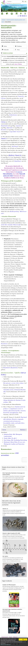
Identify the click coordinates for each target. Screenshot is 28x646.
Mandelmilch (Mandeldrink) (10, 367)
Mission (15, 637)
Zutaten (3, 19)
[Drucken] (24, 16)
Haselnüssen (4, 343)
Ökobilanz (22, 430)
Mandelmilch (4, 126)
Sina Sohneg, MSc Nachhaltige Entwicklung (15, 440)
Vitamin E (4, 138)
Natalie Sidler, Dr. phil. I (10, 438)
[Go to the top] (26, 53)
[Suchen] (23, 2)
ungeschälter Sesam (15, 131)
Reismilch (3, 129)
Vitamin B (21, 96)
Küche (4, 430)
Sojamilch (18, 126)
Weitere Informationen (5, 644)
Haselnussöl (15, 146)
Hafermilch (9, 128)
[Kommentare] (18, 16)
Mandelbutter (17, 161)
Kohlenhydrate (13, 115)
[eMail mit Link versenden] (26, 16)
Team (10, 637)
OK (23, 639)
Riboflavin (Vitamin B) (15, 155)
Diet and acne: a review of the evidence (13, 383)
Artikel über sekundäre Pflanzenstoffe (10, 224)
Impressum (4, 637)
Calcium (3, 98)
